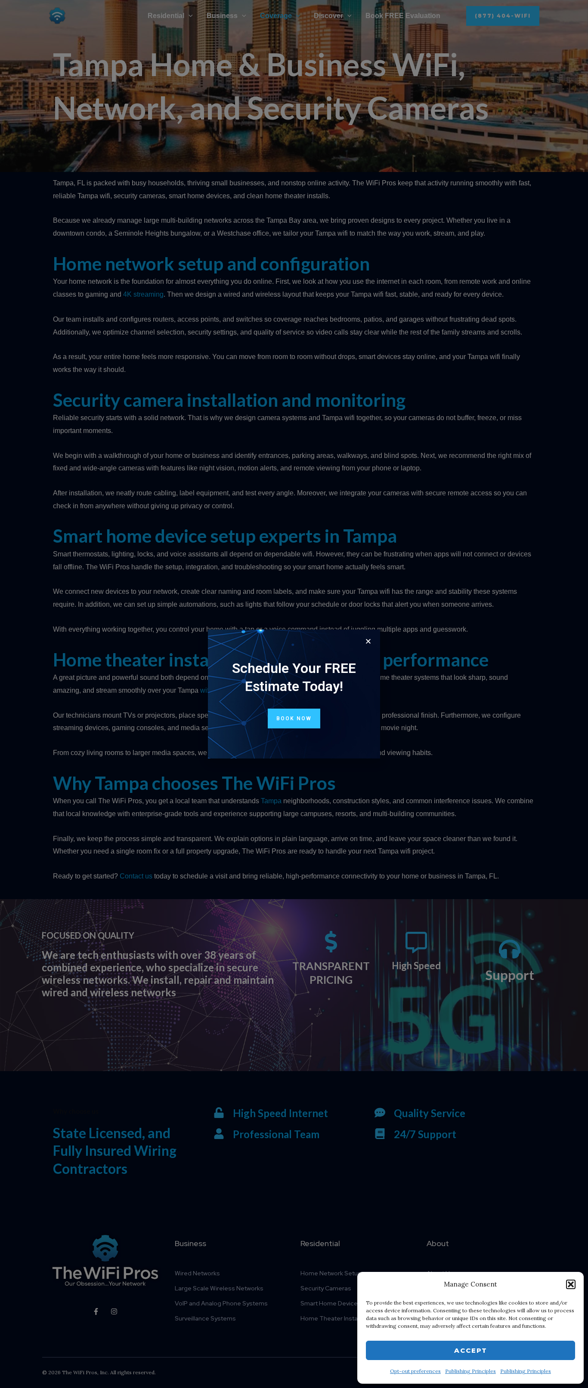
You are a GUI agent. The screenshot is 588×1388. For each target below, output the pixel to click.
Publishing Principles (470, 1371)
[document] (294, 694)
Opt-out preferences (415, 1371)
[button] (570, 1284)
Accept (470, 1350)
